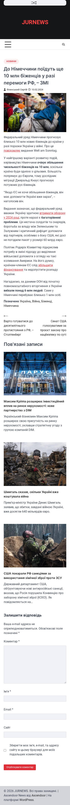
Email (8, 709)
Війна (36, 301)
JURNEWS (35, 22)
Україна (25, 301)
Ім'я (7, 691)
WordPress (26, 800)
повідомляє (12, 150)
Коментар (12, 641)
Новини (11, 61)
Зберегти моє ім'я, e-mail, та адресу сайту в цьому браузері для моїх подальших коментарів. (34, 750)
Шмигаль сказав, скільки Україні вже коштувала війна (31, 494)
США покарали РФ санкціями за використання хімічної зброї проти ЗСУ (33, 576)
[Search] (63, 44)
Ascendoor (39, 795)
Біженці (46, 301)
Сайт (7, 727)
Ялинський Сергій (17, 89)
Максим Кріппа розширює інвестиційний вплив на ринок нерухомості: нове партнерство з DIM (34, 405)
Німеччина (11, 306)
